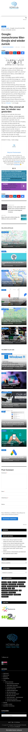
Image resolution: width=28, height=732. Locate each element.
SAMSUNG (4, 588)
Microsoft (22, 586)
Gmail (3, 411)
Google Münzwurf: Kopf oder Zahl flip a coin (12, 263)
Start (2, 28)
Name (3, 491)
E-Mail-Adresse (4, 497)
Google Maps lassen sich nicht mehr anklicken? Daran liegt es (12, 282)
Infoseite (8, 103)
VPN (20, 590)
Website (3, 504)
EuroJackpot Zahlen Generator (14, 687)
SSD (13, 588)
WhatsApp (4, 592)
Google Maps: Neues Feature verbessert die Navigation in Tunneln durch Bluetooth (13, 340)
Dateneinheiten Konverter (13, 683)
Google (3, 26)
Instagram (20, 584)
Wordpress (5, 596)
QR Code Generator (11, 692)
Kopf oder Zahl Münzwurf (13, 694)
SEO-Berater (17, 161)
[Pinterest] (13, 168)
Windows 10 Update (7, 594)
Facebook (4, 584)
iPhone (4, 586)
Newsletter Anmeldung (8, 706)
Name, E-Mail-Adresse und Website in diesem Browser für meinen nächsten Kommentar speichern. (13, 513)
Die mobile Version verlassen (14, 730)
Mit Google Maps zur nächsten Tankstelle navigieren (13, 243)
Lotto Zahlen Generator (12, 685)
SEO (9, 588)
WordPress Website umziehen (10, 405)
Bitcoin (15, 582)
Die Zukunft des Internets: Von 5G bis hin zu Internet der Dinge (13, 442)
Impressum (6, 673)
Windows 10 (12, 592)
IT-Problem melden (7, 704)
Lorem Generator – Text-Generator (15, 697)
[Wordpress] (15, 168)
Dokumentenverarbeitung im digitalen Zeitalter (14, 546)
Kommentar (4, 472)
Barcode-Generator (11, 695)
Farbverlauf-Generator (12, 699)
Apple (9, 582)
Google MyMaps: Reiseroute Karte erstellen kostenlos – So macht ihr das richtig (14, 320)
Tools (4, 680)
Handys (3, 373)
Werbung (5, 676)
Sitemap (5, 702)
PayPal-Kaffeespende (16, 178)
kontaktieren (17, 164)
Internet (4, 430)
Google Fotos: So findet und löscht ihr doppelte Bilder (12, 301)
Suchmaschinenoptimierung (9, 590)
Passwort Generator (11, 688)
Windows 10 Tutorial (6, 353)
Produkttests (6, 678)
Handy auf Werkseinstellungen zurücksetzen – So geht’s (10, 384)
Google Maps (5, 232)
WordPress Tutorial (6, 392)
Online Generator (9, 682)
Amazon (4, 582)
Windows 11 (17, 594)
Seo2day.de (17, 726)
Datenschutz (6, 675)
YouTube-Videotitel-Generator (14, 700)
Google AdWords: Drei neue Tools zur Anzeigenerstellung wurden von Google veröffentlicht (13, 457)
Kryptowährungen (12, 586)
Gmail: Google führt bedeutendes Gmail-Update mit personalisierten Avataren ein (13, 423)
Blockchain (22, 582)
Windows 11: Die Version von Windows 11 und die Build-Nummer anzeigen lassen (13, 365)
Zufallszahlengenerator (12, 690)
